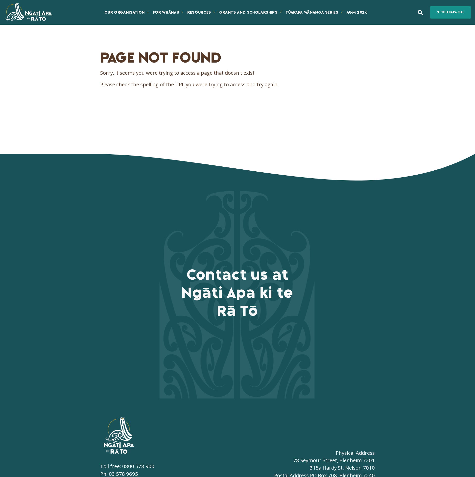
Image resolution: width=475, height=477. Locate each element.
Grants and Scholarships (249, 12)
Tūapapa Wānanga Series (312, 12)
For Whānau (166, 12)
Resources (199, 12)
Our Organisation (125, 12)
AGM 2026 (357, 12)
